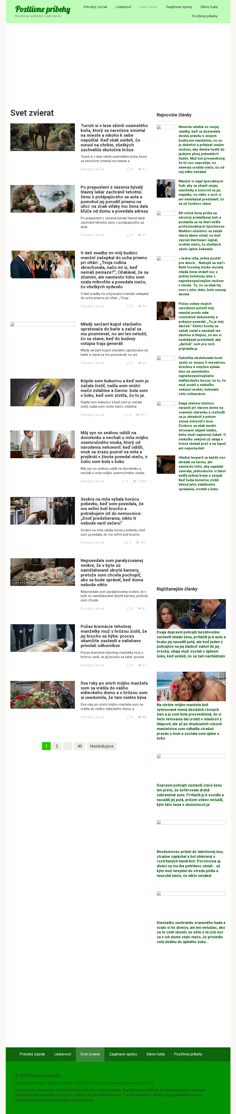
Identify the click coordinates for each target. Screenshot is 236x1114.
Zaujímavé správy (179, 7)
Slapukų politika (60, 1083)
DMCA (81, 1083)
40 (79, 746)
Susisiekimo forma (137, 1083)
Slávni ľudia (209, 7)
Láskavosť (123, 7)
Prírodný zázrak (95, 7)
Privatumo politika (29, 1083)
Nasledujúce (102, 746)
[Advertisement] (118, 62)
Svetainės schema (104, 1083)
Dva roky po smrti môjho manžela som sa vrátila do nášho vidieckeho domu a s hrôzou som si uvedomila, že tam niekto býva (114, 690)
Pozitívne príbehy (42, 9)
